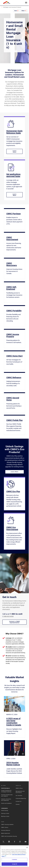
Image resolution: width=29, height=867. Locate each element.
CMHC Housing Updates (7, 824)
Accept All (14, 864)
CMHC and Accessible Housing (9, 836)
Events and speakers (6, 803)
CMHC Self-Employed (11, 288)
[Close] (27, 847)
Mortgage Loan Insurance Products (12, 7)
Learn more (14, 151)
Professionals (5, 788)
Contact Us (18, 801)
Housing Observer (5, 830)
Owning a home (5, 813)
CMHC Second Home (12, 399)
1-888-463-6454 (8, 616)
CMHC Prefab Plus (14, 420)
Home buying (4, 810)
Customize (14, 859)
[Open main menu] (26, 2)
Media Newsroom (5, 833)
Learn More (14, 194)
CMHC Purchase (13, 214)
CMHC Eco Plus (13, 491)
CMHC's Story (19, 788)
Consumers (4, 808)
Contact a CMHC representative (14, 622)
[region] (14, 856)
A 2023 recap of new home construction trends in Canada (13, 721)
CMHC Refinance (13, 377)
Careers (18, 804)
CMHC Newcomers (11, 264)
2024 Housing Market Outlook (13, 763)
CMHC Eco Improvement (12, 528)
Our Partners (19, 795)
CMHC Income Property (12, 335)
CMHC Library (4, 827)
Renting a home (5, 816)
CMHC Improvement (12, 238)
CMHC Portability (14, 311)
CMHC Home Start (14, 356)
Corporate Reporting (21, 798)
